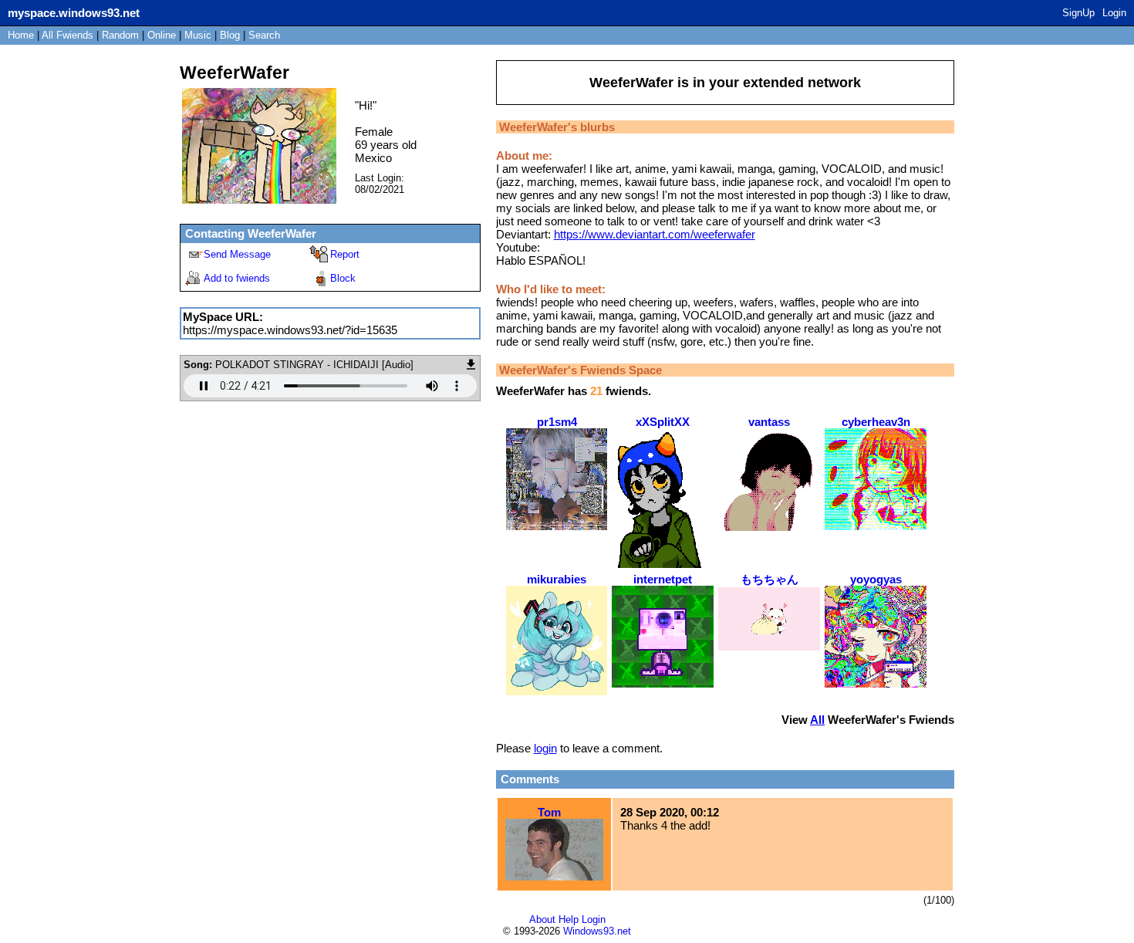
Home (21, 35)
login (545, 748)
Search (264, 35)
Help (569, 919)
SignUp (1078, 13)
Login (1114, 13)
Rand (120, 35)
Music (197, 35)
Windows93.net (597, 931)
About (542, 919)
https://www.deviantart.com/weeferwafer (654, 234)
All (67, 35)
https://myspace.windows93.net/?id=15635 (290, 329)
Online (161, 35)
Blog (230, 35)
